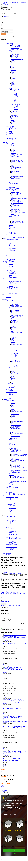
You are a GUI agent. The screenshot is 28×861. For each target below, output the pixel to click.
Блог (4, 2)
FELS (12, 148)
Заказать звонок (7, 16)
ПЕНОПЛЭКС (12, 273)
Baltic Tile (11, 139)
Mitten (10, 228)
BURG (13, 145)
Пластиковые (9, 247)
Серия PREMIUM (15, 45)
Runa (12, 122)
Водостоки (5, 238)
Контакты (3, 3)
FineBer (10, 216)
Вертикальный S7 (15, 195)
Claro (12, 68)
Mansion (13, 84)
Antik (12, 67)
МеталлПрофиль (12, 128)
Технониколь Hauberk (14, 188)
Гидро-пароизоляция (11, 262)
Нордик (16, 95)
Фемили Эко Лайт (15, 65)
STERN (13, 150)
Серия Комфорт (15, 54)
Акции (7, 2)
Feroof (10, 135)
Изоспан (11, 264)
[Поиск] (15, 13)
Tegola (10, 88)
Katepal (10, 76)
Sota (12, 123)
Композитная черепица (11, 134)
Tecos (10, 226)
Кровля (5, 42)
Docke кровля (12, 44)
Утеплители (9, 270)
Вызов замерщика (22, 2)
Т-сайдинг (11, 186)
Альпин (16, 90)
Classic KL (13, 79)
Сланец (13, 179)
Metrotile (11, 137)
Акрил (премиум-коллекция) (18, 220)
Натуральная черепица (11, 138)
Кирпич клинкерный (16, 167)
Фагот (12, 172)
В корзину (3, 603)
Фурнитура (11, 290)
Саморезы (11, 292)
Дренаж (8, 255)
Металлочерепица (10, 126)
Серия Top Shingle (15, 104)
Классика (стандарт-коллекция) (18, 223)
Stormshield (14, 115)
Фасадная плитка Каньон (12, 229)
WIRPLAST (11, 133)
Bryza (10, 249)
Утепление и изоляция (8, 261)
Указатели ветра (12, 284)
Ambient (13, 78)
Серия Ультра (14, 56)
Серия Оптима (14, 51)
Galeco (10, 242)
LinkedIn (10, 605)
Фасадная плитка (15, 173)
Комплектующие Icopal (16, 74)
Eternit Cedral (12, 236)
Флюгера (11, 286)
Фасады (5, 142)
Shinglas (10, 50)
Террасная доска (7, 295)
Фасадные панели (10, 143)
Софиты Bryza (12, 232)
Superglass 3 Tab (15, 116)
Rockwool (11, 266)
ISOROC (11, 276)
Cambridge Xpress (15, 112)
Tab (12, 124)
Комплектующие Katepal (17, 87)
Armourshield (14, 111)
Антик (15, 93)
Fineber (10, 182)
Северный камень (15, 178)
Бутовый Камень (15, 156)
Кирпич (13, 166)
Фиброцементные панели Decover (17, 237)
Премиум (13, 62)
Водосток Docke (12, 250)
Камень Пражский (15, 162)
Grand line (11, 243)
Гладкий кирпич (15, 177)
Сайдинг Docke (12, 190)
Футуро (16, 109)
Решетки (7, 601)
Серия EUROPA (15, 48)
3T (12, 77)
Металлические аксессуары (15, 281)
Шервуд (16, 98)
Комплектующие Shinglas (17, 59)
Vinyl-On (11, 206)
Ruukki (10, 131)
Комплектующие (7, 278)
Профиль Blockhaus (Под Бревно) (19, 197)
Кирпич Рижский (15, 168)
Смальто (16, 107)
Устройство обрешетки (11, 289)
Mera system (11, 129)
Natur (12, 71)
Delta (10, 269)
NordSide (11, 175)
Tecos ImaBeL (12, 187)
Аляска (15, 92)
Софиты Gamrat (12, 233)
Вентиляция (9, 132)
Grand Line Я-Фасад (13, 183)
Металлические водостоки (12, 239)
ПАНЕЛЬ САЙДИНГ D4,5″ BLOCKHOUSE (17, 208)
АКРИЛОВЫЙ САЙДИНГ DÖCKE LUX (17, 194)
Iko (9, 110)
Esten (12, 120)
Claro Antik (13, 70)
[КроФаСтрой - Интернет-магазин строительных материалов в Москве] (4, 4)
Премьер (16, 106)
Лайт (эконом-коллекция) (17, 221)
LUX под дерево (15, 192)
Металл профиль (12, 245)
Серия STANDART (15, 46)
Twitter (6, 605)
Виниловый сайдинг (11, 189)
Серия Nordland (15, 89)
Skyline (13, 114)
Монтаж (16, 2)
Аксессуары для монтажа (17, 176)
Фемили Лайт (14, 63)
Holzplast (11, 225)
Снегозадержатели (13, 283)
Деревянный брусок (13, 293)
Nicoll (10, 254)
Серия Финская (15, 52)
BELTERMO (12, 271)
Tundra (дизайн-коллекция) (17, 222)
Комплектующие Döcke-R (17, 154)
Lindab (10, 244)
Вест (15, 99)
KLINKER (13, 153)
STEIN (13, 149)
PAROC (10, 275)
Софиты (8, 231)
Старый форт (14, 181)
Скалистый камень (15, 171)
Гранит (13, 157)
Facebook (3, 605)
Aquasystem (11, 240)
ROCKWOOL (12, 272)
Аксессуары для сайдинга (12, 287)
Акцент (16, 101)
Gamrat (10, 253)
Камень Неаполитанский (17, 161)
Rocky (12, 85)
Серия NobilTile (15, 96)
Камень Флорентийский (17, 164)
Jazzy (12, 81)
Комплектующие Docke (16, 49)
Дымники (11, 282)
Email (18, 605)
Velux (10, 260)
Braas (10, 140)
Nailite (10, 184)
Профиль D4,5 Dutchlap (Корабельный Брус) (16, 201)
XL (12, 73)
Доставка (11, 2)
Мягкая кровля (9, 43)
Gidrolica (11, 256)
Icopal (10, 66)
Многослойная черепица (17, 57)
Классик (13, 61)
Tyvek (10, 267)
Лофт (15, 103)
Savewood (8, 297)
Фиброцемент (9, 234)
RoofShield (11, 60)
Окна (4, 258)
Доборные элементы (16, 205)
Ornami (13, 121)
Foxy (12, 82)
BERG (12, 146)
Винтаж (16, 105)
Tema (12, 72)
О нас (2, 2)
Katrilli (12, 83)
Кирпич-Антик (14, 170)
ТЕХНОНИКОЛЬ (13, 277)
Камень (13, 159)
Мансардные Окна (10, 259)
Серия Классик (14, 55)
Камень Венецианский (16, 160)
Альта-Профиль (12, 155)
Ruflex (10, 117)
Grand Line (11, 127)
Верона (16, 100)
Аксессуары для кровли (11, 279)
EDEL (12, 151)
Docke (10, 144)
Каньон (13, 165)
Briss (12, 118)
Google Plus (14, 605)
